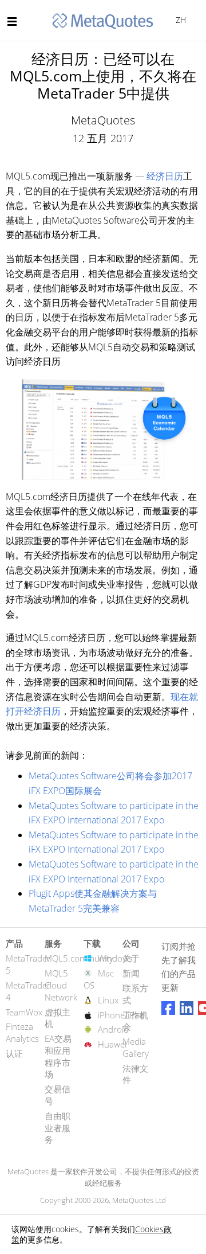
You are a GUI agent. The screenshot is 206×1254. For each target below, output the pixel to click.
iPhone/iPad (121, 1015)
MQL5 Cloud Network (61, 985)
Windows (115, 958)
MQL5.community (79, 958)
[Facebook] (168, 1008)
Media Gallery (135, 1047)
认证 (14, 1053)
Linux (108, 1000)
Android (113, 1029)
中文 (179, 19)
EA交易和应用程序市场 (58, 1056)
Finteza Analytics (22, 1032)
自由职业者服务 (57, 1128)
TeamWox (24, 1012)
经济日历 (164, 176)
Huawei (112, 1044)
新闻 (131, 973)
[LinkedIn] (186, 1008)
